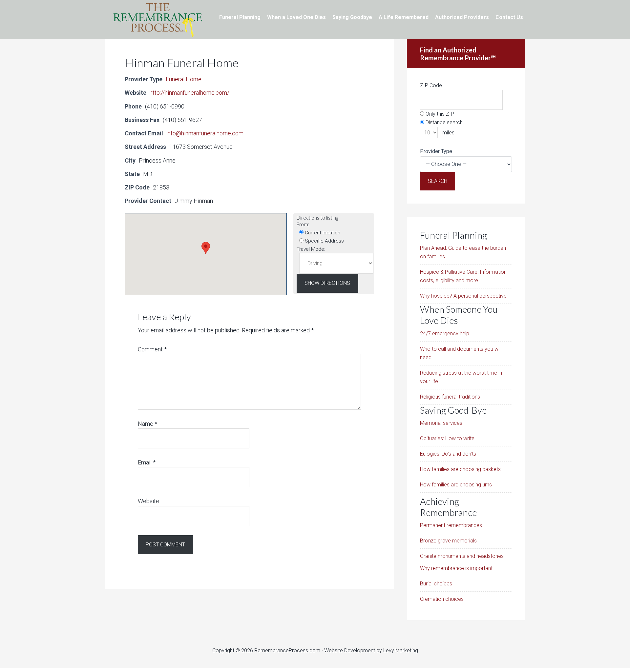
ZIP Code (431, 85)
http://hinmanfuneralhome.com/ (189, 92)
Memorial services (441, 423)
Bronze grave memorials (448, 541)
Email (147, 462)
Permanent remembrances (451, 525)
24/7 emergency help (444, 333)
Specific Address (324, 241)
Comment (152, 349)
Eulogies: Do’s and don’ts (448, 454)
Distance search (443, 122)
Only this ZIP (439, 114)
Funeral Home (183, 79)
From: (303, 224)
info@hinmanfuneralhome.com (204, 133)
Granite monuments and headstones (462, 556)
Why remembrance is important (456, 568)
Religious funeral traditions (450, 397)
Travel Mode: (311, 249)
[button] (205, 248)
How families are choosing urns (456, 484)
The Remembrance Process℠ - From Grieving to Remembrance (157, 19)
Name (147, 423)
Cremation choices (442, 599)
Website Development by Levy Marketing (371, 650)
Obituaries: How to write (447, 438)
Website (148, 501)
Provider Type (436, 151)
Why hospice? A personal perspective (463, 296)
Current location (322, 233)
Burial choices (436, 583)
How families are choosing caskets (460, 469)
